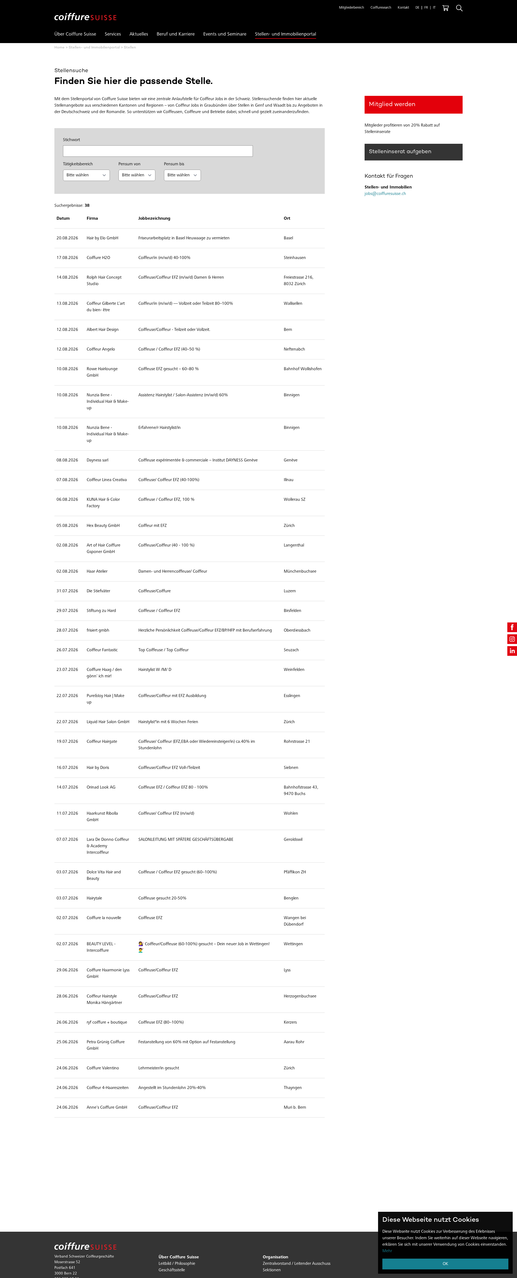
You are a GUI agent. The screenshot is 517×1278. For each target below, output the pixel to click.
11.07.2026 (67, 813)
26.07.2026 (67, 650)
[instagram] (512, 639)
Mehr (387, 1251)
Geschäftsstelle (172, 1270)
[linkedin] (512, 651)
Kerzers (290, 1022)
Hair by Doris (98, 768)
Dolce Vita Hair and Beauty (104, 875)
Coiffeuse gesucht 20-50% (162, 898)
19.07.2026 (67, 742)
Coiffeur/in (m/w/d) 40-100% (164, 258)
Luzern (290, 591)
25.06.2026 (67, 1042)
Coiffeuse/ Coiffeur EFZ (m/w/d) (166, 813)
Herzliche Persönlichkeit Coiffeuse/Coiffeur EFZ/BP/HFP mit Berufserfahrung (205, 630)
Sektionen (272, 1270)
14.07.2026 (67, 787)
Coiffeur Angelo (101, 349)
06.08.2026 (67, 500)
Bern (288, 330)
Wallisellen (293, 304)
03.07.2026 (67, 872)
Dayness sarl (97, 460)
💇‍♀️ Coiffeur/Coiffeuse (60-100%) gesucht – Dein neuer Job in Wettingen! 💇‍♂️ (204, 947)
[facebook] (512, 627)
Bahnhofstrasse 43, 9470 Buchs (301, 790)
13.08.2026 (67, 304)
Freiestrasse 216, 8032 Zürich (298, 280)
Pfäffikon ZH (295, 872)
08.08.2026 (67, 460)
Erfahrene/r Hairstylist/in (159, 428)
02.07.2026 (67, 918)
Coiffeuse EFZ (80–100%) (161, 1022)
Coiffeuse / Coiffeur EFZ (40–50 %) (169, 349)
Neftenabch (294, 349)
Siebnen (291, 768)
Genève (291, 460)
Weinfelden (294, 670)
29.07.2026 (67, 611)
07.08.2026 (67, 480)
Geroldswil (293, 840)
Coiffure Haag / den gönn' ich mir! (104, 673)
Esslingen (292, 696)
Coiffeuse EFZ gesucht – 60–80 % (168, 369)
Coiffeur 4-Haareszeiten (108, 1088)
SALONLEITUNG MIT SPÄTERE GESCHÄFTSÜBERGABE (185, 840)
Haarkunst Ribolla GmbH (102, 816)
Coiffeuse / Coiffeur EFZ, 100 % (166, 500)
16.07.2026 (67, 768)
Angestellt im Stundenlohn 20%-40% (172, 1088)
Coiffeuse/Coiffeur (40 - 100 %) (166, 545)
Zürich (289, 526)
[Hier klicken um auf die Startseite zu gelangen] (85, 12)
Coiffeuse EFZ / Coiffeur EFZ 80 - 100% (173, 787)
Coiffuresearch (381, 8)
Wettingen (293, 944)
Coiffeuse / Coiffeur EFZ (159, 611)
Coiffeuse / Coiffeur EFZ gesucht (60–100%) (177, 872)
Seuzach (291, 650)
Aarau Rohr (294, 1042)
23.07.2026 (67, 670)
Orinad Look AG (101, 787)
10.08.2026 (67, 369)
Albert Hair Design (103, 330)
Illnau (289, 480)
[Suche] (459, 8)
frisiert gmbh (98, 630)
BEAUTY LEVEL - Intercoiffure (101, 947)
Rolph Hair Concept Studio (104, 280)
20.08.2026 (67, 238)
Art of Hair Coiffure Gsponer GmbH (103, 548)
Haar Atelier (97, 571)
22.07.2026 (67, 696)
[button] (351, 8)
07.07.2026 (67, 840)
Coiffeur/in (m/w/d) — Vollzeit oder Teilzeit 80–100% (185, 304)
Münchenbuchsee (300, 571)
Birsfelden (292, 611)
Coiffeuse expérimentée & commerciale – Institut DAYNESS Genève (198, 460)
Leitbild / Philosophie (177, 1264)
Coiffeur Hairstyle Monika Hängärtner (104, 999)
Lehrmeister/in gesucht (158, 1068)
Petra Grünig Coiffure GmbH (106, 1045)
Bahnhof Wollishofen (303, 369)
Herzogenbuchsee (300, 996)
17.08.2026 (67, 258)
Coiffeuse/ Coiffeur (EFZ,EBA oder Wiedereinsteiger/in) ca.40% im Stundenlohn (196, 745)
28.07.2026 (67, 630)
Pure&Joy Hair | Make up (105, 699)
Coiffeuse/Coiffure (154, 591)
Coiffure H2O (98, 258)
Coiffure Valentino (103, 1068)
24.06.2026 (67, 1068)
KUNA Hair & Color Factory (103, 503)
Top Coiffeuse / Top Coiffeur (163, 650)
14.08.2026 (67, 277)
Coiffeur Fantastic (102, 650)
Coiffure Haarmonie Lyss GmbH (108, 973)
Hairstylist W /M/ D (154, 670)
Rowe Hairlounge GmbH (102, 372)
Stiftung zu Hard (101, 611)
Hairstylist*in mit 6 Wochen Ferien (168, 722)
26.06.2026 (67, 1022)
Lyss (287, 970)
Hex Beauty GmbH (103, 526)
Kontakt (403, 8)
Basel (288, 238)
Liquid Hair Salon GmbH (108, 722)
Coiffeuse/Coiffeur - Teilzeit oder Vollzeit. (174, 330)
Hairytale (94, 898)
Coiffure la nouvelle (104, 918)
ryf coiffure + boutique (107, 1022)
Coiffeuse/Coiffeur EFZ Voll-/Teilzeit (169, 768)
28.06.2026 (67, 996)
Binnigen (292, 395)
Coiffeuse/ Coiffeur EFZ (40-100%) (168, 480)
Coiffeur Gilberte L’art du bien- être (106, 307)
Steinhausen (295, 258)
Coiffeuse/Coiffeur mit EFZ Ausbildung (172, 696)
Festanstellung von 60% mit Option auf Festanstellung (186, 1042)
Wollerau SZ (294, 500)
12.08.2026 (67, 330)
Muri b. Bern (295, 1107)
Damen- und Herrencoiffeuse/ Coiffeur (172, 571)
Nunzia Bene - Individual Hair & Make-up (108, 401)
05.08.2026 (67, 526)
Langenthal (294, 545)
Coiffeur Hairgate (102, 742)
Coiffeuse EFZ (150, 918)
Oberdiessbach (297, 630)
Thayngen (293, 1088)
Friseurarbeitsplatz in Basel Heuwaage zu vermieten (184, 238)
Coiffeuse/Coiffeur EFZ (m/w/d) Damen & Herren (181, 277)
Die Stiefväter (98, 591)
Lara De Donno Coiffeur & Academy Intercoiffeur (108, 846)
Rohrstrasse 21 (297, 742)
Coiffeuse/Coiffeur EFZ (158, 970)
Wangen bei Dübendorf (295, 921)
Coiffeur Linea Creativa (107, 480)
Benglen (291, 898)
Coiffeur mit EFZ (152, 526)
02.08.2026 (67, 545)
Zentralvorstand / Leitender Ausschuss (296, 1264)
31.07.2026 (67, 591)
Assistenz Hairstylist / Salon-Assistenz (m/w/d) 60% (183, 395)
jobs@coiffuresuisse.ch (385, 194)
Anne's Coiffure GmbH (107, 1107)
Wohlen (291, 813)
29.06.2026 (67, 970)
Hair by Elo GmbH (102, 238)
